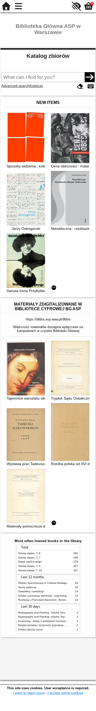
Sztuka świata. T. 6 (29, 566)
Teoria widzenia (27, 587)
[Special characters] (91, 86)
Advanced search (15, 86)
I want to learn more (29, 693)
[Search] (89, 77)
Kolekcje (36, 86)
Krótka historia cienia (30, 629)
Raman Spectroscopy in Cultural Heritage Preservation (50, 582)
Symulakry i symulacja (31, 591)
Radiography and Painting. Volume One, (42, 612)
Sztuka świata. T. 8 (29, 553)
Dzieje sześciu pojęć (30, 561)
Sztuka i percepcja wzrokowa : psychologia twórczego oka (52, 595)
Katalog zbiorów (48, 56)
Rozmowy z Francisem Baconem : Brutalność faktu (48, 599)
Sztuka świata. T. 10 (30, 570)
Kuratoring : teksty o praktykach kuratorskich (44, 621)
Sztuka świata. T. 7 (29, 557)
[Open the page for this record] (27, 138)
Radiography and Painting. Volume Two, (42, 616)
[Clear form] (80, 86)
